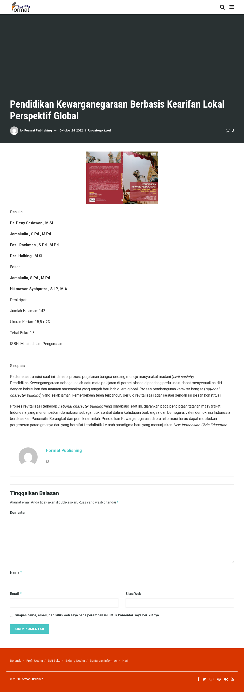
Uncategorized (99, 130)
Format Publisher (31, 679)
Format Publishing (38, 130)
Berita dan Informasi (103, 660)
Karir (125, 660)
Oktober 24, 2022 (71, 130)
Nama (16, 572)
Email (16, 593)
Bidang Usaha (75, 660)
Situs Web (133, 594)
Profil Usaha (34, 660)
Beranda (15, 660)
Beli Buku (54, 660)
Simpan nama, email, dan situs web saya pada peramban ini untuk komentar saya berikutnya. (87, 615)
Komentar (18, 512)
